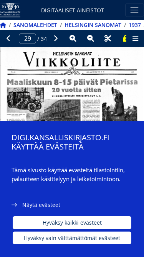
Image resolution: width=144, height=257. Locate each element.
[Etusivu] (3, 25)
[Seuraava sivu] (55, 38)
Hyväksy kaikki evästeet (72, 222)
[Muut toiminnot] (135, 38)
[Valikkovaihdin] (134, 10)
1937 (135, 25)
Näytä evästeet (41, 204)
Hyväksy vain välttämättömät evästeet (72, 238)
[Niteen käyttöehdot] (125, 38)
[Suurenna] (73, 38)
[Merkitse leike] (108, 38)
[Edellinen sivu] (9, 38)
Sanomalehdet (35, 25)
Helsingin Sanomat (93, 25)
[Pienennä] (90, 38)
